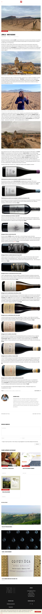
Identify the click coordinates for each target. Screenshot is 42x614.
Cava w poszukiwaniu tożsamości (28, 468)
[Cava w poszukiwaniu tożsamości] (31, 459)
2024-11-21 (3, 496)
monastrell (16, 390)
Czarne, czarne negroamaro (6, 551)
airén (5, 390)
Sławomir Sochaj (4, 36)
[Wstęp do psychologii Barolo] (21, 515)
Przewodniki (5, 489)
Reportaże (4, 31)
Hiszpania (7, 390)
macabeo (13, 390)
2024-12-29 (24, 473)
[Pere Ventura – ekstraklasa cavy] (10, 459)
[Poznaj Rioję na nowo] (10, 483)
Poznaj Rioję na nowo (6, 492)
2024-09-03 (9, 36)
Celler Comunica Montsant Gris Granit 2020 (9, 578)
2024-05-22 (3, 528)
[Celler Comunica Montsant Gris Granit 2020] (21, 566)
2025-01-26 (4, 473)
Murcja (19, 390)
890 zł (15, 241)
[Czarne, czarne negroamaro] (21, 540)
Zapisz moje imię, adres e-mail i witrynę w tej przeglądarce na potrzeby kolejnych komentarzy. (20, 441)
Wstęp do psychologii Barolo (7, 526)
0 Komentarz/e (16, 36)
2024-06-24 (3, 580)
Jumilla (10, 390)
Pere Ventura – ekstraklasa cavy (8, 468)
